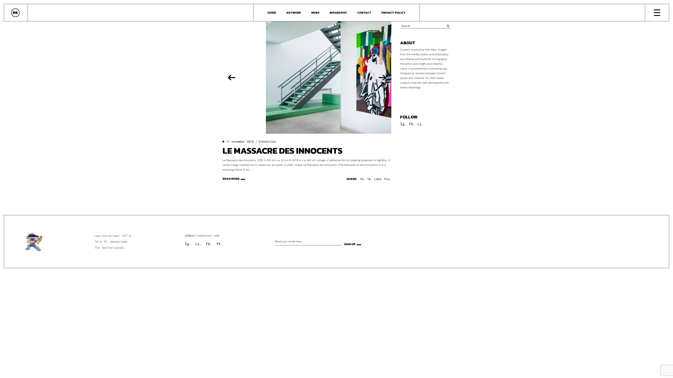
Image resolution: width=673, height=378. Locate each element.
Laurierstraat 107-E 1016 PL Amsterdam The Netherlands (112, 241)
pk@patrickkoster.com (202, 235)
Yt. (219, 244)
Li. (420, 124)
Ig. (403, 124)
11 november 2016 (240, 141)
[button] (231, 77)
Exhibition (267, 141)
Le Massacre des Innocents (282, 150)
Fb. (412, 124)
